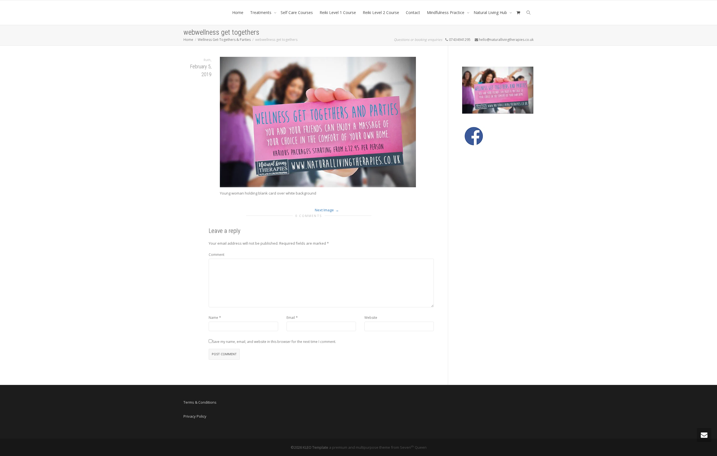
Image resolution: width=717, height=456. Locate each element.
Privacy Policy (194, 416)
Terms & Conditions (200, 402)
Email (291, 317)
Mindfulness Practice (446, 12)
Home (237, 12)
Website (370, 317)
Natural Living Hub (491, 12)
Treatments (261, 12)
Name (213, 317)
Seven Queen (413, 447)
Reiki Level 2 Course (381, 12)
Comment (216, 254)
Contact (413, 12)
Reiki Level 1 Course (338, 12)
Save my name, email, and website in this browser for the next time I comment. (274, 341)
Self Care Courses (297, 12)
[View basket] (518, 12)
